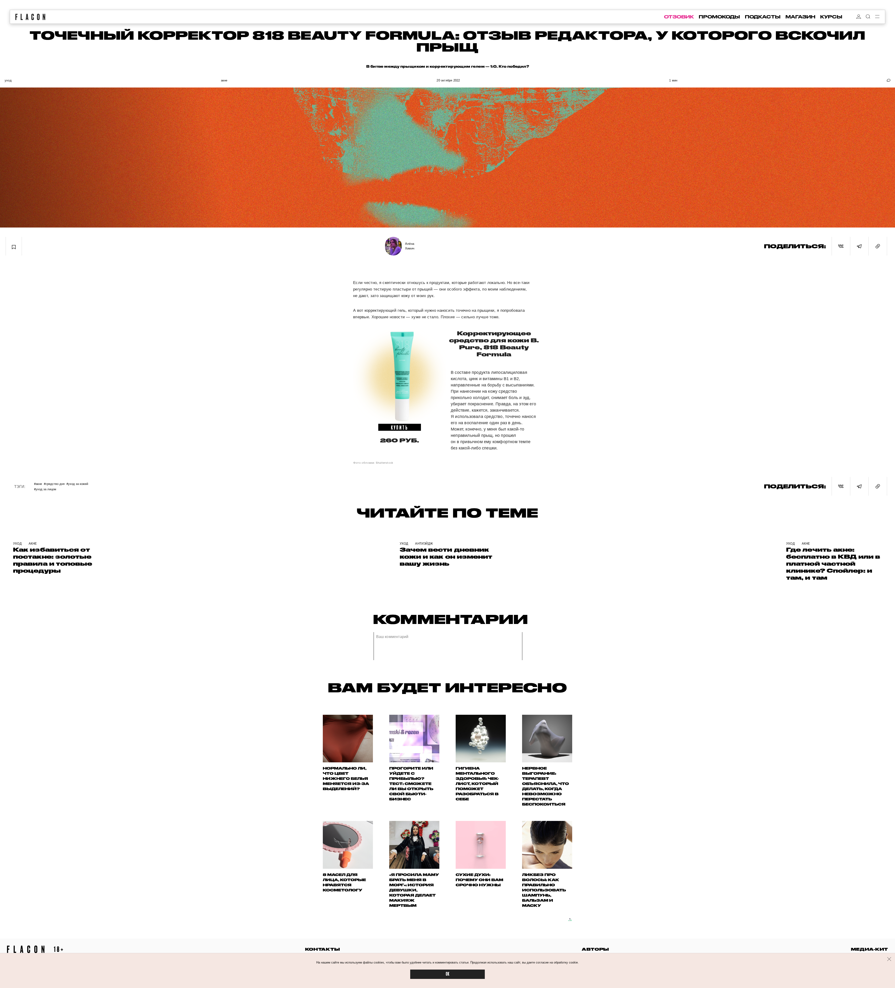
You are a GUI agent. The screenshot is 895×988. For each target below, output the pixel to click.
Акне (224, 80)
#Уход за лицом (45, 489)
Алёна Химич (409, 246)
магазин (800, 16)
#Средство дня (54, 483)
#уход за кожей (77, 483)
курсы (831, 16)
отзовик (679, 16)
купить (399, 427)
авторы (595, 949)
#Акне (38, 483)
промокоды (719, 16)
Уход (8, 80)
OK (447, 974)
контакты (322, 949)
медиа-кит (869, 949)
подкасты (763, 16)
